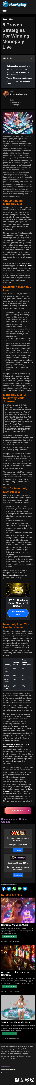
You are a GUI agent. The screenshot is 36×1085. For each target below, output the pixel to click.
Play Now (18, 850)
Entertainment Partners (8, 1069)
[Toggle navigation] (4, 10)
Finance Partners (6, 1073)
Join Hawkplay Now (18, 613)
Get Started (18, 875)
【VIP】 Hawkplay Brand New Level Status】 (18, 603)
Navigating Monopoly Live (16, 69)
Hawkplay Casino (25, 266)
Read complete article (9, 936)
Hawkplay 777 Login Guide (14, 925)
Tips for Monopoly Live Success (19, 78)
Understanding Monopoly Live (18, 66)
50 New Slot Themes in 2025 (15, 1022)
